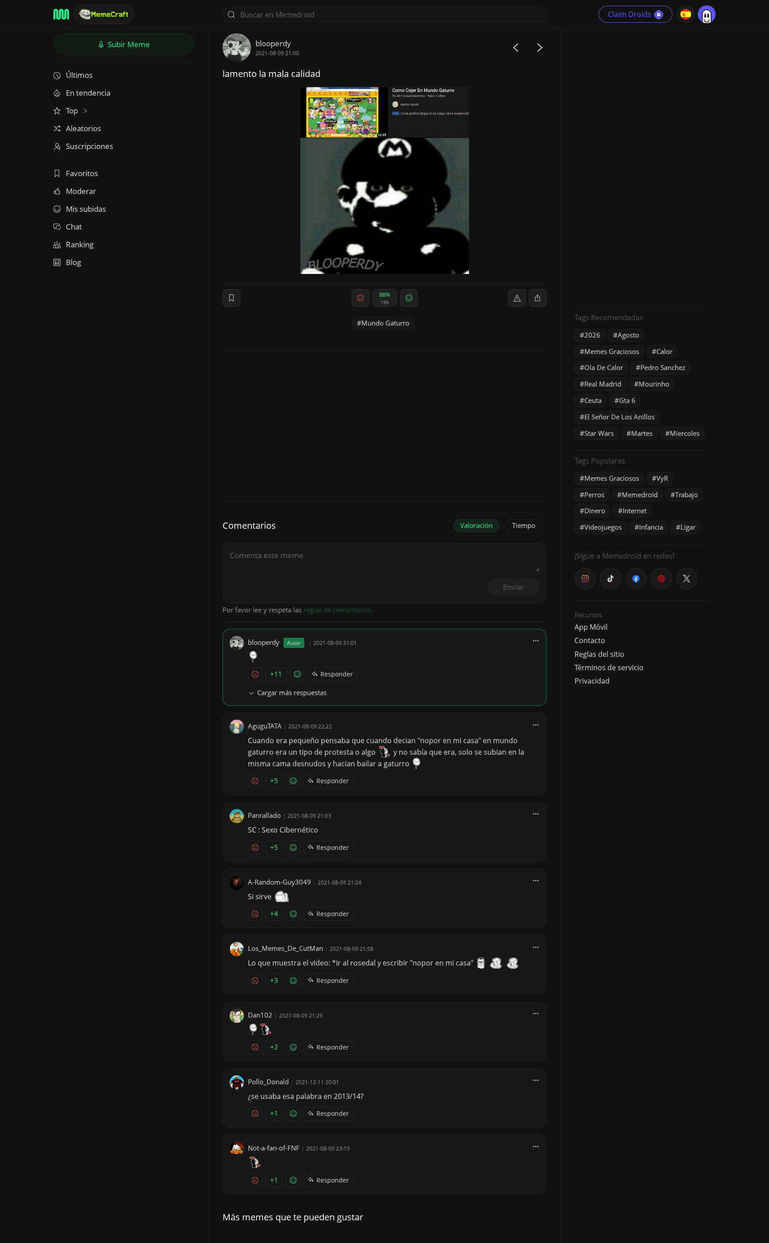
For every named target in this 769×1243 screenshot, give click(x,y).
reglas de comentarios (337, 609)
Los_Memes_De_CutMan (285, 948)
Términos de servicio (609, 667)
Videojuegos (603, 527)
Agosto (628, 334)
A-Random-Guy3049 (279, 881)
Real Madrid (602, 383)
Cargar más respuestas (292, 692)
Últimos (79, 75)
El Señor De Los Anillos (619, 416)
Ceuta (593, 400)
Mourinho (654, 383)
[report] (517, 298)
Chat (74, 226)
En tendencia (88, 93)
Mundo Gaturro (385, 322)
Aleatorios (83, 128)
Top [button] (73, 110)
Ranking (79, 244)
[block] (537, 298)
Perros (594, 494)
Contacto (590, 640)
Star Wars (599, 433)
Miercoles (685, 433)
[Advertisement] (641, 166)
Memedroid (640, 494)
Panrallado (264, 815)
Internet (635, 510)
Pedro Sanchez (662, 367)
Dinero (594, 510)
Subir (128, 44)
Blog (73, 262)
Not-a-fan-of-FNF (273, 1147)
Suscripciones (89, 146)
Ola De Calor (603, 367)
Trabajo (686, 494)
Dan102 (260, 1014)
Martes (641, 433)
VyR (662, 478)
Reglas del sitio (599, 654)
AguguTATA (264, 725)
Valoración (476, 525)
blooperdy (273, 43)
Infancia (651, 527)
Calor (664, 351)
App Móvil (591, 627)
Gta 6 (627, 400)
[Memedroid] (61, 14)
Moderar (81, 191)
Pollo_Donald (268, 1081)
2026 (592, 334)
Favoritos (82, 173)
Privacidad (592, 681)
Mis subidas (86, 209)
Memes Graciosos (611, 351)
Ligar (688, 527)
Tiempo (523, 525)
